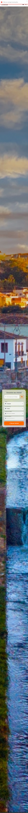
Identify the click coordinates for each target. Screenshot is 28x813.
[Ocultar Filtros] (22, 397)
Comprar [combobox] (9, 403)
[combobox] (14, 408)
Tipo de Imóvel (8, 406)
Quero (6, 401)
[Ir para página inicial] (4, 4)
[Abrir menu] (26, 4)
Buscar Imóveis (15, 423)
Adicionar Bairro (8, 416)
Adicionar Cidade (8, 411)
